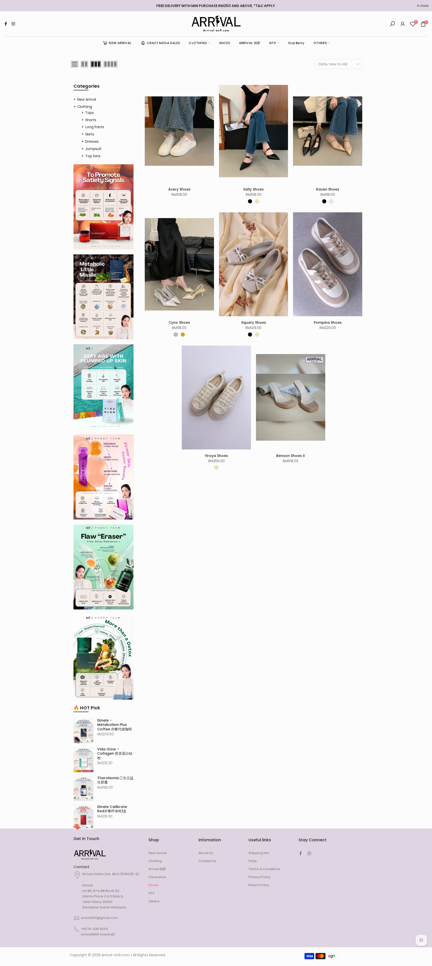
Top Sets (92, 155)
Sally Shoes (253, 189)
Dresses (92, 141)
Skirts (89, 134)
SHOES (224, 43)
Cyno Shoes (179, 322)
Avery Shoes (179, 189)
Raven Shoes (327, 189)
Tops (89, 112)
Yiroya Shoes (216, 455)
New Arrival (86, 99)
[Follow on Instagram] (13, 24)
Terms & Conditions (264, 869)
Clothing (84, 106)
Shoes (153, 885)
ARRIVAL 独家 (249, 43)
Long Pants (94, 126)
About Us (205, 853)
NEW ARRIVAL (120, 43)
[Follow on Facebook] (6, 24)
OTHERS (320, 43)
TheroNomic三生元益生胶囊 (115, 780)
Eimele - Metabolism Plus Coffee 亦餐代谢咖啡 (114, 725)
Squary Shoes (253, 322)
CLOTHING (198, 43)
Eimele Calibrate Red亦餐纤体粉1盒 (112, 809)
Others (154, 901)
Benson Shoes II (290, 455)
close (10, 5)
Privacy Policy (259, 877)
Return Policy (258, 885)
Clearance (157, 877)
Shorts (90, 119)
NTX (272, 43)
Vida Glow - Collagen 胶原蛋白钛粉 (114, 753)
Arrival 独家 (157, 869)
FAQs (252, 861)
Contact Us (207, 861)
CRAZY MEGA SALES (163, 43)
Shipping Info (259, 853)
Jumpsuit (93, 148)
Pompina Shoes (328, 322)
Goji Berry (296, 43)
